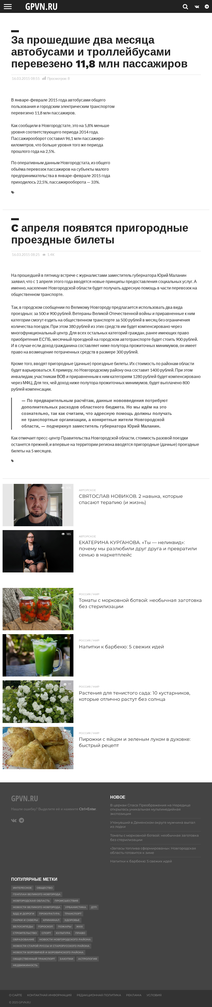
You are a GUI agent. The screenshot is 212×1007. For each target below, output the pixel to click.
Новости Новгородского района (65, 939)
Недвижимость (25, 965)
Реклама (133, 995)
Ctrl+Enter (87, 809)
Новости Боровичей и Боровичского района (48, 952)
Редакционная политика (99, 995)
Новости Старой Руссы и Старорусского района (51, 946)
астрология (87, 959)
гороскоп (45, 926)
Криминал (51, 920)
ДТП (94, 907)
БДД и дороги (23, 913)
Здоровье (72, 920)
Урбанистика (75, 907)
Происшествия (66, 900)
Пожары (64, 926)
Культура (63, 933)
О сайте (15, 995)
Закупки (66, 959)
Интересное (22, 888)
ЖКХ (79, 926)
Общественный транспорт (34, 959)
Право (80, 933)
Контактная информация (49, 995)
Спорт (46, 933)
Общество (44, 888)
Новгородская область (31, 900)
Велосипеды (23, 926)
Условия (154, 995)
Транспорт (73, 913)
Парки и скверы (25, 920)
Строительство (25, 933)
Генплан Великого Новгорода (36, 894)
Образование (23, 939)
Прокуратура (49, 913)
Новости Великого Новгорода (36, 907)
